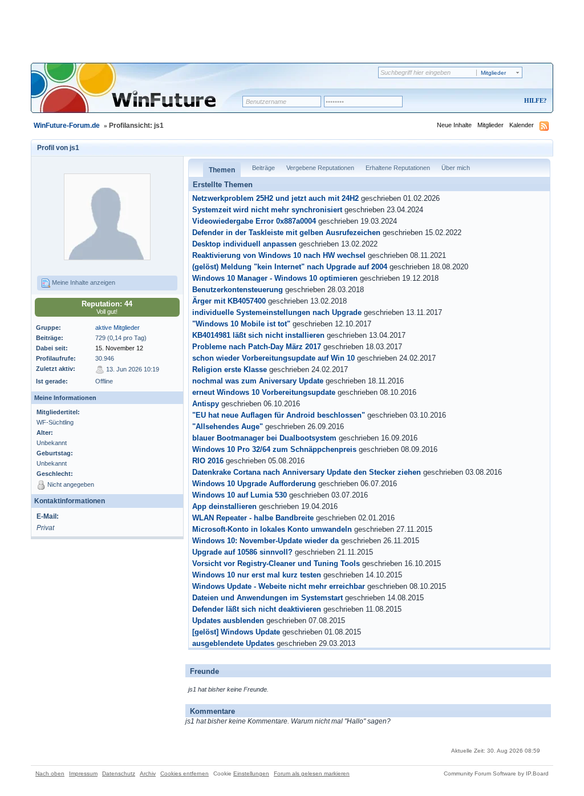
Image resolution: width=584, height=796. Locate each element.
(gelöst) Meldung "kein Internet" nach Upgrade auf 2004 (289, 267)
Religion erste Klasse (229, 370)
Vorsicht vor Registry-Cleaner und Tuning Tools (276, 564)
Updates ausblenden (228, 621)
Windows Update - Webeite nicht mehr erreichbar (278, 587)
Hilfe (534, 100)
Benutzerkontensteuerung (237, 290)
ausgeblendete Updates (233, 644)
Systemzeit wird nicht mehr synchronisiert (267, 210)
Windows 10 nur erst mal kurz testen (256, 575)
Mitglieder (490, 125)
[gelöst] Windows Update (236, 632)
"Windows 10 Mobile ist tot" (241, 324)
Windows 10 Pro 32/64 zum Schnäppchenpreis (274, 450)
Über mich (455, 167)
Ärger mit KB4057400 (229, 301)
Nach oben (49, 773)
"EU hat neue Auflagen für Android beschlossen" (278, 415)
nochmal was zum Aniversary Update (257, 381)
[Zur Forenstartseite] (140, 95)
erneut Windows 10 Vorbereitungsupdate (263, 393)
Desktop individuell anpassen (244, 244)
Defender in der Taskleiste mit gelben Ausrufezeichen (286, 233)
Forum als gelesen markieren (312, 773)
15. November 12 (119, 348)
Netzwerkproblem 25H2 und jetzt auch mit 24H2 (275, 199)
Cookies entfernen (184, 773)
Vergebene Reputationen (320, 167)
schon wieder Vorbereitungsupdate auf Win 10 (273, 358)
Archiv (148, 773)
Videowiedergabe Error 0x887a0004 (254, 221)
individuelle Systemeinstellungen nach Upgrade (277, 313)
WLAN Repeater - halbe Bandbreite (253, 518)
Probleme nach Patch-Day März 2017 (256, 347)
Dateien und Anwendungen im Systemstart (267, 598)
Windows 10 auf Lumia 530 (239, 495)
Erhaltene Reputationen (398, 167)
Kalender (521, 125)
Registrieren (488, 101)
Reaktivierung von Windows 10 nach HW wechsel (279, 256)
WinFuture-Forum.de (67, 126)
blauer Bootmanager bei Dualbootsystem (264, 438)
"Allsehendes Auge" (227, 427)
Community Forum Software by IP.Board (496, 773)
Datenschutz (118, 773)
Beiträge (263, 167)
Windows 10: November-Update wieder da (265, 541)
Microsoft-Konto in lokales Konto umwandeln (272, 530)
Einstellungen (251, 773)
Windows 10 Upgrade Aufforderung (254, 484)
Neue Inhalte (454, 125)
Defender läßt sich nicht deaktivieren (256, 609)
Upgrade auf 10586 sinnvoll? (242, 552)
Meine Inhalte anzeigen (82, 282)
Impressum (83, 773)
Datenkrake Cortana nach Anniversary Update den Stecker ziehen (306, 472)
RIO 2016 (208, 461)
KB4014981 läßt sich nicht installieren (258, 336)
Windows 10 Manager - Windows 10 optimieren (275, 278)
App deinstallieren (224, 507)
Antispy (205, 404)
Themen (222, 170)
